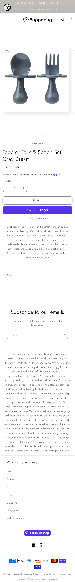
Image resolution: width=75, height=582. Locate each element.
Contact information (48, 579)
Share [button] (10, 275)
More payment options (37, 218)
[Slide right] (45, 135)
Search (10, 471)
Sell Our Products (17, 518)
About (10, 487)
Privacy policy (65, 574)
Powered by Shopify (30, 573)
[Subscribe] (64, 335)
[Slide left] (30, 135)
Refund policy (49, 574)
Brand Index (13, 503)
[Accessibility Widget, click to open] (7, 7)
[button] (4, 20)
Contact (11, 479)
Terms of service (28, 579)
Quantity (7, 181)
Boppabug (16, 573)
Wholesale (12, 510)
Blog (9, 495)
